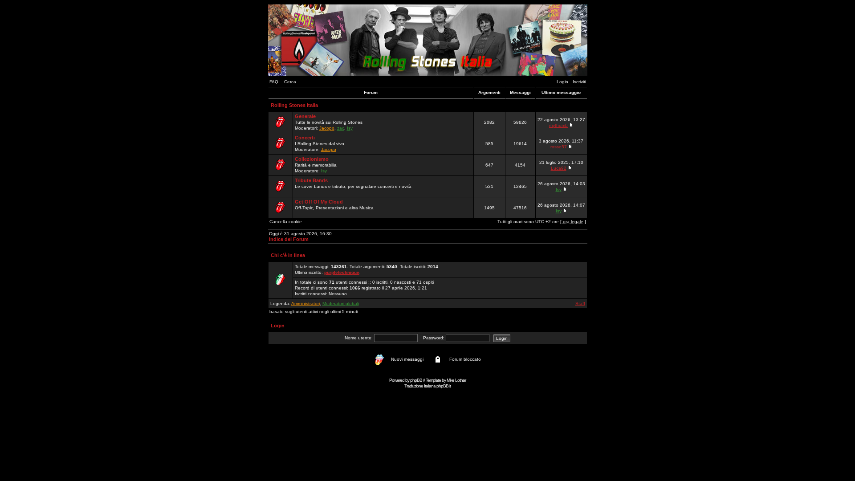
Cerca (290, 81)
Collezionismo (312, 159)
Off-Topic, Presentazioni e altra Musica (334, 204)
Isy (350, 128)
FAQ (273, 81)
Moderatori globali (340, 303)
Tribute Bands (311, 180)
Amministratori (305, 303)
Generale (305, 116)
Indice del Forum (289, 239)
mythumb (558, 125)
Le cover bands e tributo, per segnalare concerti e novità (353, 183)
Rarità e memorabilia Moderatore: (316, 164)
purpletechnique (341, 272)
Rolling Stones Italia (294, 105)
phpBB (416, 380)
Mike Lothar (456, 380)
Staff (580, 303)
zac (340, 128)
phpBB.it (443, 385)
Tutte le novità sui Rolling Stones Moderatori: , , (328, 122)
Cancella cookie (285, 221)
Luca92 (558, 168)
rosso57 (558, 146)
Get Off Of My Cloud (319, 201)
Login (562, 81)
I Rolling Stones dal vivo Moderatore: (319, 143)
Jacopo (326, 128)
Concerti (305, 137)
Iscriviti (579, 81)
